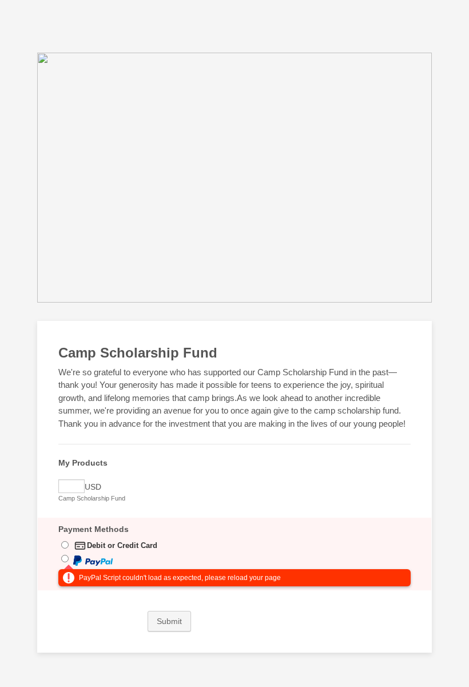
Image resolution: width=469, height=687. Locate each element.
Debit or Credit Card (122, 545)
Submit (169, 621)
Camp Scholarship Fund (91, 498)
